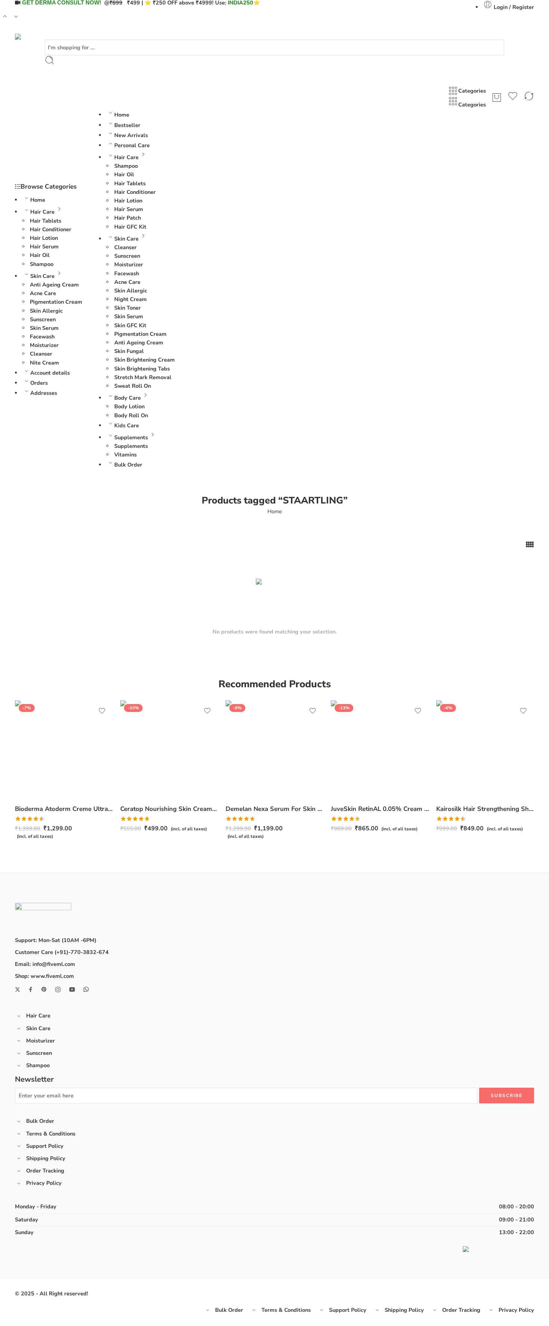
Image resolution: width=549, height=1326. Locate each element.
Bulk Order (128, 464)
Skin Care (42, 276)
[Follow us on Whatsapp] (86, 989)
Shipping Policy (45, 1158)
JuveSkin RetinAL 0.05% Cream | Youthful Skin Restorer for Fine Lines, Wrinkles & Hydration (380, 809)
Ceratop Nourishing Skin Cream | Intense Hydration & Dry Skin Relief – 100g (169, 809)
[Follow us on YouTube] (72, 989)
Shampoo (41, 264)
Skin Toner (127, 308)
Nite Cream (44, 362)
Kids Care (126, 425)
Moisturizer (44, 345)
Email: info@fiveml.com (45, 964)
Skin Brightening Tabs (142, 368)
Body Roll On (131, 415)
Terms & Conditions (50, 1133)
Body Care (127, 398)
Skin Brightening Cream (144, 359)
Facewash (42, 336)
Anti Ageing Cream (54, 284)
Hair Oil (40, 255)
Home (37, 200)
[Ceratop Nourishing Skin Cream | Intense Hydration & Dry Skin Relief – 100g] (169, 749)
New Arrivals (131, 135)
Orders (39, 383)
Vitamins (125, 454)
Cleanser (41, 353)
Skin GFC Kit (130, 325)
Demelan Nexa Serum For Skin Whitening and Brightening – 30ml (274, 809)
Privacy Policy (44, 1183)
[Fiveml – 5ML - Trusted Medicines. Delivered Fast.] (35, 37)
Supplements (131, 437)
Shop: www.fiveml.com (44, 976)
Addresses (43, 393)
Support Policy (44, 1146)
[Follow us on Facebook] (31, 989)
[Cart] (496, 97)
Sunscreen (43, 319)
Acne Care (43, 293)
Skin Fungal (129, 351)
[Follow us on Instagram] (58, 989)
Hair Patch (127, 217)
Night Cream (130, 299)
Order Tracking (45, 1170)
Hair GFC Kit (130, 226)
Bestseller (127, 125)
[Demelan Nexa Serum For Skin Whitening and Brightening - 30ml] (274, 749)
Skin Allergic (46, 311)
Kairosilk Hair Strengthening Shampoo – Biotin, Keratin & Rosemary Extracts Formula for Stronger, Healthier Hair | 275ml (485, 809)
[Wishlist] (513, 97)
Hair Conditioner (50, 229)
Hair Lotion (44, 238)
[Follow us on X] (17, 989)
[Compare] (529, 97)
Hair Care (42, 212)
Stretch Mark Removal (142, 377)
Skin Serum (44, 328)
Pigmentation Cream (56, 302)
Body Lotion (129, 406)
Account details (50, 373)
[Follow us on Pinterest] (44, 989)
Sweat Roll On (132, 386)
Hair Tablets (45, 220)
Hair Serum (44, 246)
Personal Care (132, 145)
